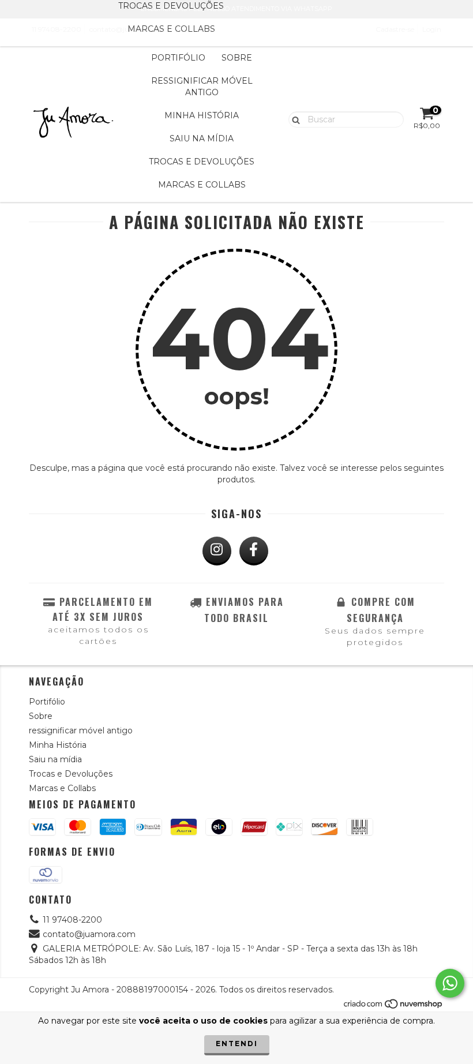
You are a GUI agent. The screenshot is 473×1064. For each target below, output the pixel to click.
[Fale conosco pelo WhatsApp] (450, 983)
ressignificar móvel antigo (202, 87)
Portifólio (178, 58)
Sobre (237, 58)
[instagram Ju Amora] (216, 551)
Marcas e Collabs (171, 29)
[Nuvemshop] (393, 1006)
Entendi (237, 1043)
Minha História (201, 115)
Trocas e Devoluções (201, 161)
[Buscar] (293, 118)
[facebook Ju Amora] (253, 551)
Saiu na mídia (202, 138)
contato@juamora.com (89, 934)
